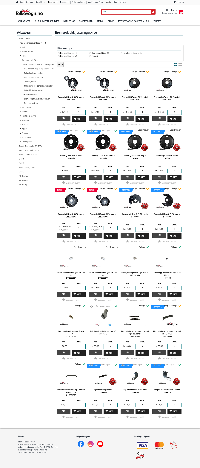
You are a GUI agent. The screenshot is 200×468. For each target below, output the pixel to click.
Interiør (24, 129)
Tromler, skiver (30, 82)
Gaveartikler (86, 21)
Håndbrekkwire (30, 95)
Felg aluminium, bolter (33, 73)
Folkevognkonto (78, 2)
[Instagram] (90, 444)
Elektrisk (25, 125)
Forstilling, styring (29, 116)
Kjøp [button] (79, 119)
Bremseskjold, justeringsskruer (37, 99)
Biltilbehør (69, 21)
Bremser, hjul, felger (30, 60)
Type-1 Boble (24, 39)
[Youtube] (100, 444)
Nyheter (157, 21)
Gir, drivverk (26, 108)
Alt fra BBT (23, 181)
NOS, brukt (26, 138)
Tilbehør (25, 133)
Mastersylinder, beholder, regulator (38, 86)
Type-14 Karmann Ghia (28, 155)
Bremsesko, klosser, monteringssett (39, 65)
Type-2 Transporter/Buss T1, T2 (33, 43)
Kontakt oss (40, 2)
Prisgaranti (64, 2)
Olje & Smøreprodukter (47, 21)
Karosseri (25, 120)
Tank (23, 56)
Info (63, 118)
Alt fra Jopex (24, 185)
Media (108, 2)
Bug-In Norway (119, 2)
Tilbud (111, 21)
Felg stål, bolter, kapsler (34, 90)
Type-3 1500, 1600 (27, 168)
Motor (24, 48)
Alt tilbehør (23, 176)
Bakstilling (26, 112)
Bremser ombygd (31, 103)
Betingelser (52, 2)
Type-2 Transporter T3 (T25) (30, 146)
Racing (100, 21)
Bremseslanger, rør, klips (34, 78)
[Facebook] (81, 444)
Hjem (21, 2)
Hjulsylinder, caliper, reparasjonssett (38, 69)
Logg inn (180, 2)
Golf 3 (21, 172)
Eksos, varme (27, 52)
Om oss (29, 2)
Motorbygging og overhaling (133, 21)
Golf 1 (21, 159)
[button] (172, 12)
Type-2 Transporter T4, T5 (29, 151)
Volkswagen (24, 21)
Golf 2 (21, 163)
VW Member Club (95, 2)
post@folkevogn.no (39, 450)
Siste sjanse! (27, 142)
